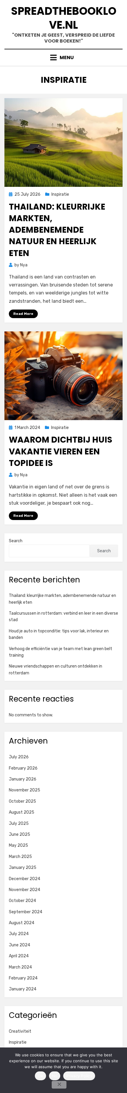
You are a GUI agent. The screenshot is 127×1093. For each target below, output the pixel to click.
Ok (40, 1075)
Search (15, 540)
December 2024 (24, 878)
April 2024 (19, 955)
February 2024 (23, 978)
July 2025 (19, 823)
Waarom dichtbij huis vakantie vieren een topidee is (60, 451)
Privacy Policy (79, 1075)
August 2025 (21, 812)
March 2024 (20, 967)
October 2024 (22, 900)
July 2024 (19, 933)
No (55, 1075)
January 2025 (22, 867)
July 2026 (19, 757)
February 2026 (23, 768)
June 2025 (19, 834)
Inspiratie (60, 194)
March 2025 (20, 856)
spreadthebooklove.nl (63, 18)
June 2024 (19, 945)
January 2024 (22, 989)
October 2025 (22, 801)
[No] (59, 1085)
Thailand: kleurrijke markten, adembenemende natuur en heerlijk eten (57, 230)
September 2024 (25, 911)
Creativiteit (20, 1031)
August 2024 (21, 922)
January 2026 (22, 779)
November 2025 (24, 790)
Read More (23, 314)
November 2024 (24, 889)
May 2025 (18, 845)
